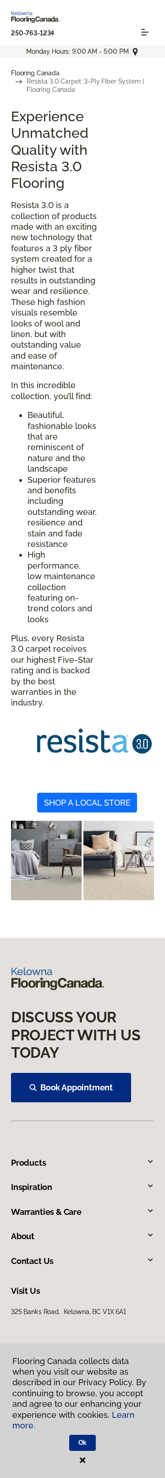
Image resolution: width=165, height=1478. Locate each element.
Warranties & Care (46, 1212)
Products (28, 1163)
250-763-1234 (32, 33)
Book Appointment (76, 1087)
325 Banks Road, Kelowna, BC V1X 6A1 (68, 1311)
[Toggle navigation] (145, 32)
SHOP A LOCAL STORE (87, 802)
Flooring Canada (35, 73)
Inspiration (31, 1187)
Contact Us (32, 1261)
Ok (82, 1442)
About (22, 1236)
